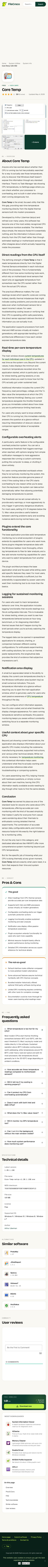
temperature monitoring (32, 757)
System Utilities (14, 63)
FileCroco (14, 4)
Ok (19, 1563)
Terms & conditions (9, 1540)
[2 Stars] (6, 94)
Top (7, 1546)
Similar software (11, 1504)
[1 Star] (3, 94)
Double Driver (18, 1450)
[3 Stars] (8, 94)
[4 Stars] (11, 94)
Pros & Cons (10, 1492)
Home (4, 63)
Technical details (12, 1500)
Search (40, 4)
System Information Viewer (23, 1422)
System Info (27, 63)
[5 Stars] (14, 94)
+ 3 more (35, 142)
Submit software (20, 1537)
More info (26, 1563)
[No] (45, 1561)
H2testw (15, 1431)
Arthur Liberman (11, 1228)
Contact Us (24, 1540)
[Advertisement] (24, 34)
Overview (9, 1487)
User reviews (10, 1508)
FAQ (7, 1496)
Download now (26, 1406)
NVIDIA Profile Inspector (22, 1460)
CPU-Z (14, 1467)
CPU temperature (35, 696)
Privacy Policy (36, 1537)
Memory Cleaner (19, 1441)
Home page (6, 1537)
